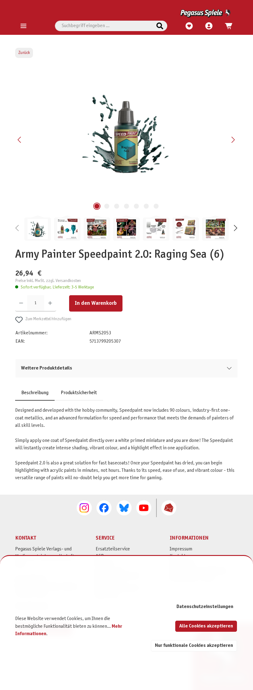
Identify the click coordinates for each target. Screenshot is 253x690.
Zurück (24, 53)
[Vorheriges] (19, 140)
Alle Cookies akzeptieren (206, 626)
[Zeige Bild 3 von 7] (116, 206)
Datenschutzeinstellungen (204, 606)
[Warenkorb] (226, 26)
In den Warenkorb (96, 303)
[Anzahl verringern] (21, 303)
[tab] (35, 393)
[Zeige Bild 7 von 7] (156, 206)
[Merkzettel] (189, 26)
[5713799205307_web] (126, 133)
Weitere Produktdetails (46, 368)
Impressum (181, 549)
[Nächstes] (233, 140)
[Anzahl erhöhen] (50, 303)
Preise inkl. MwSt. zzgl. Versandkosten (48, 281)
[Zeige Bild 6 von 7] (146, 206)
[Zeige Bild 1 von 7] (96, 206)
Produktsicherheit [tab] (79, 392)
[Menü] (23, 26)
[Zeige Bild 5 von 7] (136, 206)
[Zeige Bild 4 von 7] (126, 206)
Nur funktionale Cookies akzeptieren (194, 645)
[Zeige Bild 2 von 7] (106, 206)
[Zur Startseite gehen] (125, 13)
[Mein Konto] (209, 26)
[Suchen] (159, 26)
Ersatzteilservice (113, 549)
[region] (126, 153)
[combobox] (104, 26)
